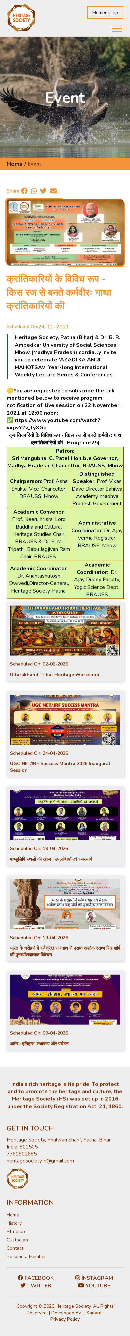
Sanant (94, 1313)
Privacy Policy (65, 1319)
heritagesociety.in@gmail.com (40, 1160)
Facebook (39, 1278)
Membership (105, 12)
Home (13, 1215)
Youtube (98, 1285)
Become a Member (26, 1256)
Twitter (39, 1285)
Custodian (17, 1240)
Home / (16, 164)
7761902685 (22, 1153)
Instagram (97, 1278)
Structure (17, 1231)
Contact (15, 1248)
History (14, 1223)
